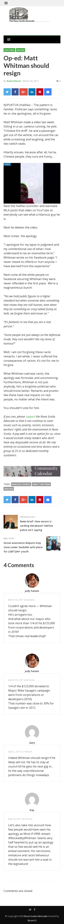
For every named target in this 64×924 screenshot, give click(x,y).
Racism (20, 50)
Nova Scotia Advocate (35, 916)
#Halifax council (21, 484)
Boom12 (32, 920)
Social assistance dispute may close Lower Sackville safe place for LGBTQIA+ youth (23, 547)
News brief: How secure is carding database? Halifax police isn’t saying (36, 526)
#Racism (8, 488)
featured (9, 50)
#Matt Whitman (41, 484)
